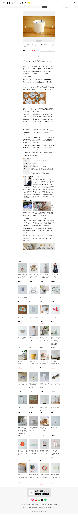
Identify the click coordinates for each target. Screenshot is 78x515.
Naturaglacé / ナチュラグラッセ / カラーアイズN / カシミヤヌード (44, 452)
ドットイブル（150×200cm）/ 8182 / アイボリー (55, 363)
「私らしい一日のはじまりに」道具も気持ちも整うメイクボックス (44, 429)
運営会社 (24, 507)
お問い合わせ (44, 504)
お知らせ (23, 504)
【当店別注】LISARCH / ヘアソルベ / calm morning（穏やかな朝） (33, 429)
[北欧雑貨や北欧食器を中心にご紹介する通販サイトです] (16, 3)
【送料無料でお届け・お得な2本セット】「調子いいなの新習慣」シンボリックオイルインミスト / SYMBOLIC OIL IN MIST (22, 430)
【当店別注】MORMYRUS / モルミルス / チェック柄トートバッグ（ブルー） (33, 476)
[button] (25, 27)
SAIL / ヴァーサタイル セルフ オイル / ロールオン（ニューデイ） (55, 429)
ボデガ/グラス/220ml (33, 296)
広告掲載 (50, 504)
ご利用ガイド (37, 504)
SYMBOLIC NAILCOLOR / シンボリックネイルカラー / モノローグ (22, 276)
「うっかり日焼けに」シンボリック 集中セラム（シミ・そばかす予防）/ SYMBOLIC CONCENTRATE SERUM (33, 386)
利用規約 (55, 504)
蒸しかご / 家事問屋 (54, 296)
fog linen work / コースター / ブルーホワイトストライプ (22, 297)
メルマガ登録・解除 (30, 504)
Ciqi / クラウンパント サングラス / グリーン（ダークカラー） (55, 385)
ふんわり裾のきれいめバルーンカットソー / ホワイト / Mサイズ (33, 339)
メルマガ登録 (47, 50)
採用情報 (29, 507)
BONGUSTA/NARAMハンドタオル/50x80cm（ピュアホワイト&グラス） (33, 452)
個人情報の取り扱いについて (49, 507)
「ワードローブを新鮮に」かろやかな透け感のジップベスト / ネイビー (55, 276)
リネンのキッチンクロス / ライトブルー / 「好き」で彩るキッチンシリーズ (33, 317)
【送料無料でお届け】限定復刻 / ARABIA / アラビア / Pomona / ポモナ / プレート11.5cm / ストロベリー (44, 477)
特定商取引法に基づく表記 (37, 507)
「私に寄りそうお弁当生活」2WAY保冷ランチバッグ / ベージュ (22, 339)
